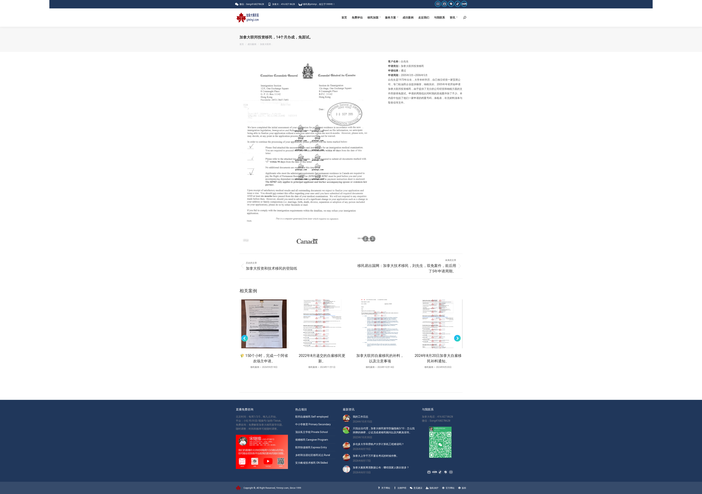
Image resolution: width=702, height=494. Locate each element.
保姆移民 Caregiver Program (311, 439)
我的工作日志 (360, 416)
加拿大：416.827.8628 (283, 4)
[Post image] (263, 323)
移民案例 (254, 367)
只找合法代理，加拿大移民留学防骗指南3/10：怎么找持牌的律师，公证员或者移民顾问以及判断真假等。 (384, 430)
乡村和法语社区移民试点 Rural (312, 455)
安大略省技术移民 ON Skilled (311, 462)
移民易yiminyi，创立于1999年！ (319, 4)
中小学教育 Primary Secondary (313, 424)
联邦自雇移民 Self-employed (311, 416)
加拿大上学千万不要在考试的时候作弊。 (376, 455)
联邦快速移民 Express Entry (311, 447)
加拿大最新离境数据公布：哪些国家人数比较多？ (381, 467)
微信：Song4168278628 (251, 4)
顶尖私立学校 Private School (311, 432)
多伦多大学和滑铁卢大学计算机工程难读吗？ (378, 444)
